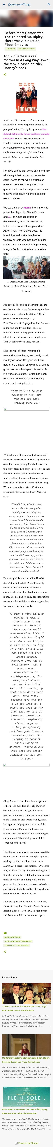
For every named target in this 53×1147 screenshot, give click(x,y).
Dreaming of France (27, 49)
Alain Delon (10, 49)
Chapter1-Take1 (19, 4)
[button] (5, 74)
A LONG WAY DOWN (12, 937)
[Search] (49, 4)
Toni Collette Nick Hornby (17, 945)
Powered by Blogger (28, 1143)
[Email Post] (5, 934)
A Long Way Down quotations (18, 941)
